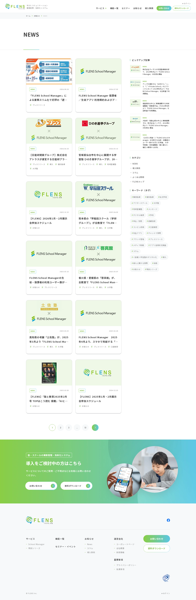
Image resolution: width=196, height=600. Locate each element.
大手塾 (156, 203)
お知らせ (37, 16)
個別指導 (150, 197)
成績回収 (152, 221)
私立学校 (163, 197)
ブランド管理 (138, 239)
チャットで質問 (154, 233)
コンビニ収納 (138, 227)
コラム (136, 251)
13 (85, 427)
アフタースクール (140, 203)
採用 (155, 263)
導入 (164, 257)
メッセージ (152, 209)
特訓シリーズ (151, 269)
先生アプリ (137, 233)
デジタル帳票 (138, 215)
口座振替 (153, 227)
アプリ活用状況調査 (158, 245)
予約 (152, 215)
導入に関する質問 (140, 263)
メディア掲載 (138, 245)
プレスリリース (156, 239)
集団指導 (137, 197)
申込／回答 (137, 221)
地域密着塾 (137, 209)
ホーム (28, 16)
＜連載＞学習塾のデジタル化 (145, 257)
